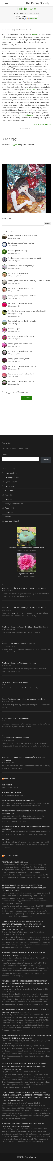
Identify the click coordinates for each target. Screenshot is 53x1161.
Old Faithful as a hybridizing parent (21, 643)
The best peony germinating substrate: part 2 (30, 588)
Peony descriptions (12, 503)
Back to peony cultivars (42, 124)
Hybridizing (9, 486)
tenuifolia (5, 39)
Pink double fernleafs (27, 663)
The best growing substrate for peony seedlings (26, 699)
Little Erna (24, 688)
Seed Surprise (7, 785)
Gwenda (35, 34)
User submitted (11, 521)
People (8, 508)
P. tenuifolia (31, 89)
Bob (3, 643)
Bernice (5, 682)
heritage (30, 115)
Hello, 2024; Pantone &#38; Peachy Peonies (18, 800)
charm (14, 613)
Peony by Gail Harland (10, 862)
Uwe (3, 738)
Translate (34, 19)
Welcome (5, 839)
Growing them (10, 477)
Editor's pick (9, 473)
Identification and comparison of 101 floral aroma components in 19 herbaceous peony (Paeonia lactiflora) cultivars (24, 887)
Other (7, 499)
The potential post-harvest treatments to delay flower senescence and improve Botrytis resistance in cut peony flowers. (24, 1066)
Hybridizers (9, 482)
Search (4, 455)
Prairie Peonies (9, 778)
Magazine (9, 490)
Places (7, 512)
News (7, 495)
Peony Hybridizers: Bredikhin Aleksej (33, 627)
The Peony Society (37, 3)
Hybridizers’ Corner (26, 573)
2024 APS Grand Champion (11, 793)
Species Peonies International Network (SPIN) (26, 547)
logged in (15, 145)
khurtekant (6, 588)
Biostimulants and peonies (18, 718)
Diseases (8, 469)
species (8, 516)
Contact (26, 398)
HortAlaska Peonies (11, 856)
